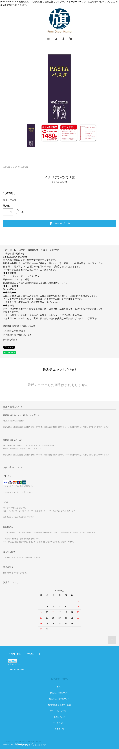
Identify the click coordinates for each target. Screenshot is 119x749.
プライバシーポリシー (59, 711)
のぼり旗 (6, 167)
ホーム (59, 687)
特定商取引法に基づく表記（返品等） (20, 326)
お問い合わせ (59, 717)
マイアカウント (59, 723)
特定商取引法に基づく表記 (59, 705)
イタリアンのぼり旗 (20, 167)
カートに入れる (62, 223)
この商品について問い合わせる (17, 335)
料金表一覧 (59, 729)
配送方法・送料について (59, 699)
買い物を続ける (10, 340)
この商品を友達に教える (14, 331)
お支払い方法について (59, 693)
